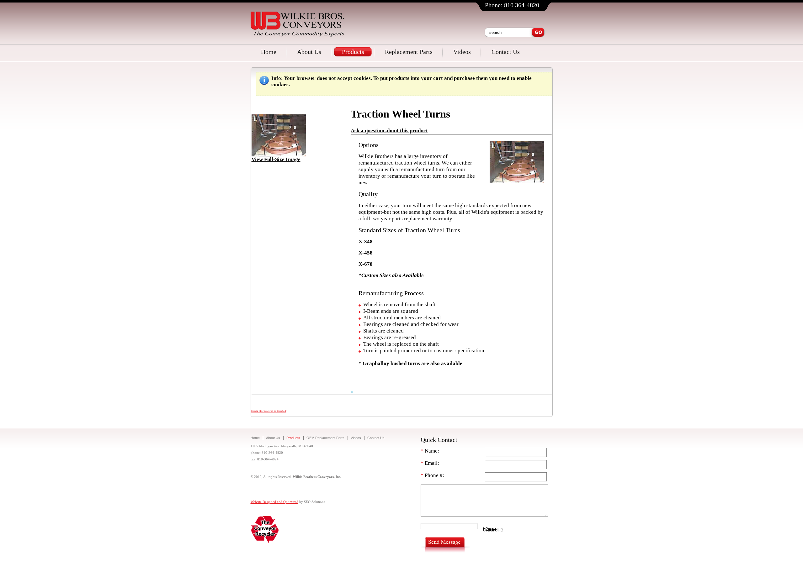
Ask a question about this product (389, 131)
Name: (430, 451)
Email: (430, 463)
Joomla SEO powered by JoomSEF (268, 411)
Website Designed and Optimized (274, 502)
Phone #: (432, 475)
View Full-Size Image (276, 159)
